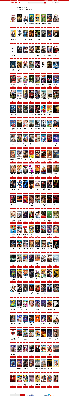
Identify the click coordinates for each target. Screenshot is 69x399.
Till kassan (56, 2)
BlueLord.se (28, 394)
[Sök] (45, 2)
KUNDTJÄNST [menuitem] (14, 0)
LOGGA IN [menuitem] (11, 0)
